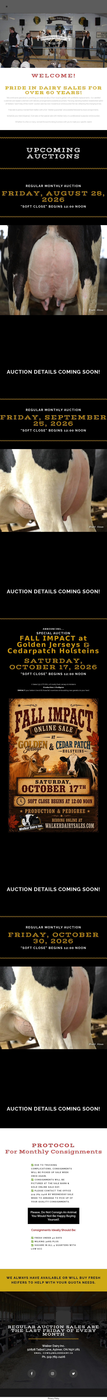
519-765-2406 (56, 1356)
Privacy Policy (53, 1398)
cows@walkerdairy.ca (58, 1353)
